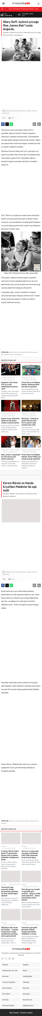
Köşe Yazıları (7, 988)
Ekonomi (5, 976)
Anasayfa (6, 32)
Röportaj (26, 988)
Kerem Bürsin (25, 821)
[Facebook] (2, 958)
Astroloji (5, 1000)
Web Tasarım (14, 1012)
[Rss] (13, 958)
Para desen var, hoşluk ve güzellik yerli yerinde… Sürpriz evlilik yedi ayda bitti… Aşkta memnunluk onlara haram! (31, 894)
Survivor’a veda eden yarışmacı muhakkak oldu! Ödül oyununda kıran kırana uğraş (30, 854)
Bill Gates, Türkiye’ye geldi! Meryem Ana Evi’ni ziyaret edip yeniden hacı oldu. (30, 421)
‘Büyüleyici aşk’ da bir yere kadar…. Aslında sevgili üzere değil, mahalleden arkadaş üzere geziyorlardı (9, 931)
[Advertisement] (21, 85)
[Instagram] (9, 958)
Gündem (5, 965)
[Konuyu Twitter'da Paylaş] (7, 124)
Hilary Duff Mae (25, 352)
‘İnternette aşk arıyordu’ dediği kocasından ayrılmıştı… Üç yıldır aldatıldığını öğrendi (10, 891)
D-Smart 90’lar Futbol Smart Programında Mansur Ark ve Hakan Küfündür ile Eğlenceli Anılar (10, 855)
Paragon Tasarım (26, 1012)
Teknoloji (26, 982)
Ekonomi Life (27, 1000)
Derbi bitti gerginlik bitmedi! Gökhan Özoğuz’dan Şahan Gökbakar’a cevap (29, 930)
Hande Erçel (13, 821)
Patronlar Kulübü (8, 1005)
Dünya (24, 450)
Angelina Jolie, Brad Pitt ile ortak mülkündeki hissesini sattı (9, 385)
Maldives (4, 823)
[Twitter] (6, 958)
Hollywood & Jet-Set (16, 32)
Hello (19, 821)
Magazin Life (34, 821)
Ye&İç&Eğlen (27, 976)
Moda (17, 450)
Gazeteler (26, 994)
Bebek (11, 352)
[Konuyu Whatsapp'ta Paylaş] (11, 124)
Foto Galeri (6, 994)
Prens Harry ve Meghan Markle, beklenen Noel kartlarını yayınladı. (31, 384)
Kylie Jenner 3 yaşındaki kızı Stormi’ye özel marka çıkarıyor (10, 457)
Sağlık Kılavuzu (28, 1005)
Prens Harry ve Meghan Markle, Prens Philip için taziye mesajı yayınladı (31, 457)
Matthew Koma (8, 354)
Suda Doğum (18, 354)
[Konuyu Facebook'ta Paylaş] (3, 124)
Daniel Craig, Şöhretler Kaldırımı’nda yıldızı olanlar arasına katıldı (10, 420)
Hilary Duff (17, 352)
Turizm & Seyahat (8, 982)
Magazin (12, 493)
